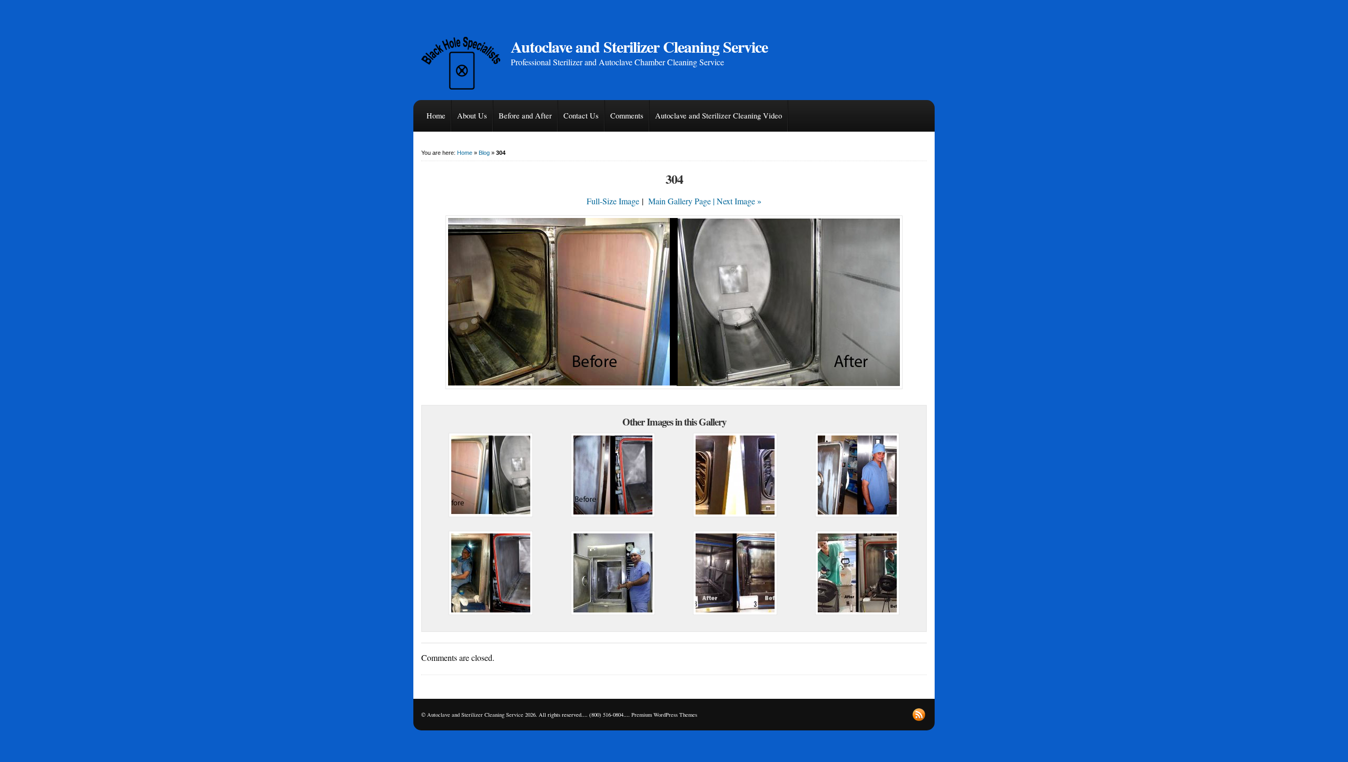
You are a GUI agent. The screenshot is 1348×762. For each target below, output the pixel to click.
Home (436, 116)
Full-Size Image (613, 200)
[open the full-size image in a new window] (674, 385)
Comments (626, 116)
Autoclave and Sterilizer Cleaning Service (639, 46)
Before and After (525, 116)
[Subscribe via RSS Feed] (919, 714)
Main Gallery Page (679, 200)
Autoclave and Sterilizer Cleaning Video (718, 116)
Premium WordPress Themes (664, 714)
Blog (484, 153)
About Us (472, 116)
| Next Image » (737, 200)
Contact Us (581, 116)
